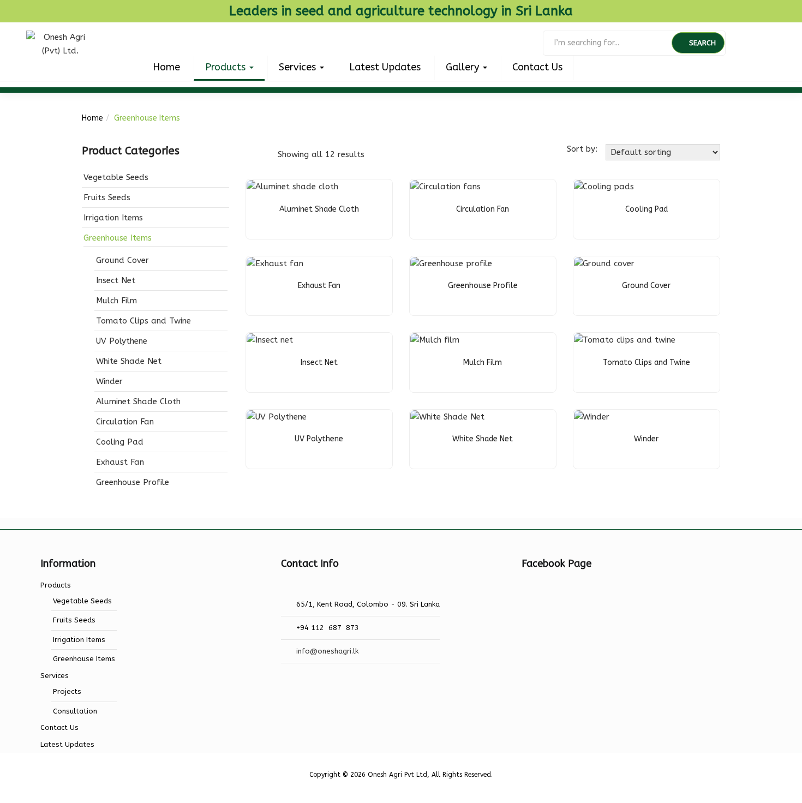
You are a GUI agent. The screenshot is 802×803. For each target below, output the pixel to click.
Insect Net (115, 280)
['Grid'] (252, 154)
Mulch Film (116, 300)
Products (226, 67)
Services (299, 67)
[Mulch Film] (434, 340)
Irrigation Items (113, 218)
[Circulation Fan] (445, 186)
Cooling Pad (119, 442)
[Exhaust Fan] (275, 263)
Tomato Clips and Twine (143, 321)
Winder (109, 381)
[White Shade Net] (447, 417)
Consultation (75, 711)
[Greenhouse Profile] (451, 263)
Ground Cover (122, 260)
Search (702, 43)
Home (166, 67)
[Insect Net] (270, 340)
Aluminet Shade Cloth (138, 401)
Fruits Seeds (106, 197)
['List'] (269, 154)
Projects (67, 691)
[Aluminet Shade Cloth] (292, 186)
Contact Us (537, 67)
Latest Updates (385, 67)
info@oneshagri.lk (327, 651)
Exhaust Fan (120, 462)
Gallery (464, 67)
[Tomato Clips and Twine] (624, 340)
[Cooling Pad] (604, 186)
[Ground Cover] (604, 263)
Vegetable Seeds (115, 177)
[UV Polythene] (277, 417)
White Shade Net (128, 361)
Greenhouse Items (117, 238)
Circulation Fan (125, 422)
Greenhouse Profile (132, 482)
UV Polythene (121, 341)
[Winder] (591, 417)
